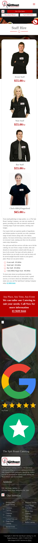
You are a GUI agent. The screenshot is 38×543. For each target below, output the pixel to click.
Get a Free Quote (20, 11)
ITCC (30, 540)
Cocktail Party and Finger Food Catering (11, 521)
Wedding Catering (30, 502)
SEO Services (21, 540)
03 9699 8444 (29, 15)
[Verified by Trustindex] (19, 446)
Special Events (10, 526)
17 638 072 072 (27, 538)
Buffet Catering (30, 522)
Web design (11, 540)
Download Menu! (10, 15)
